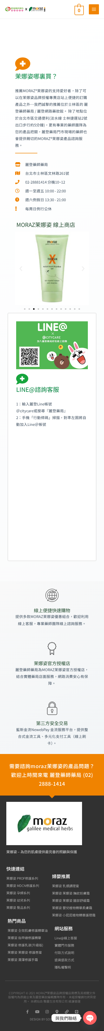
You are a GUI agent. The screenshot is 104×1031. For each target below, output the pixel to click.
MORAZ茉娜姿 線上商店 (45, 224)
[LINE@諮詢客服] (22, 379)
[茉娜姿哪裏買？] (22, 64)
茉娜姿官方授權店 (52, 663)
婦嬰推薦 (61, 876)
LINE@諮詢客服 (37, 389)
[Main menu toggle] (94, 9)
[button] (21, 268)
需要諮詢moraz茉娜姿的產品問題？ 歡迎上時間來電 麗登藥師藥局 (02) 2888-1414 (52, 774)
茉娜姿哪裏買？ (36, 76)
